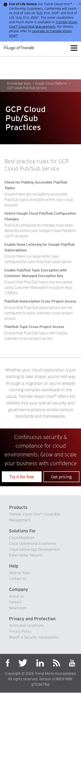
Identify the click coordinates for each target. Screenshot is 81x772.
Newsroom (17, 608)
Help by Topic (19, 573)
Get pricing (61, 476)
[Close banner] (80, 4)
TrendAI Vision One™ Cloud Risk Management (43, 24)
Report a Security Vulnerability (33, 637)
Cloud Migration (21, 538)
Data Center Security (26, 555)
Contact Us (18, 579)
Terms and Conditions (26, 625)
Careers (15, 602)
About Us (16, 596)
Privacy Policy (20, 631)
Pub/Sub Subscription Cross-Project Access (40, 301)
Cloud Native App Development (34, 549)
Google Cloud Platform (51, 83)
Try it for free (21, 476)
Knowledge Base (19, 83)
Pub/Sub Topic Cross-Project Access (34, 327)
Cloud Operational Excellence (32, 543)
